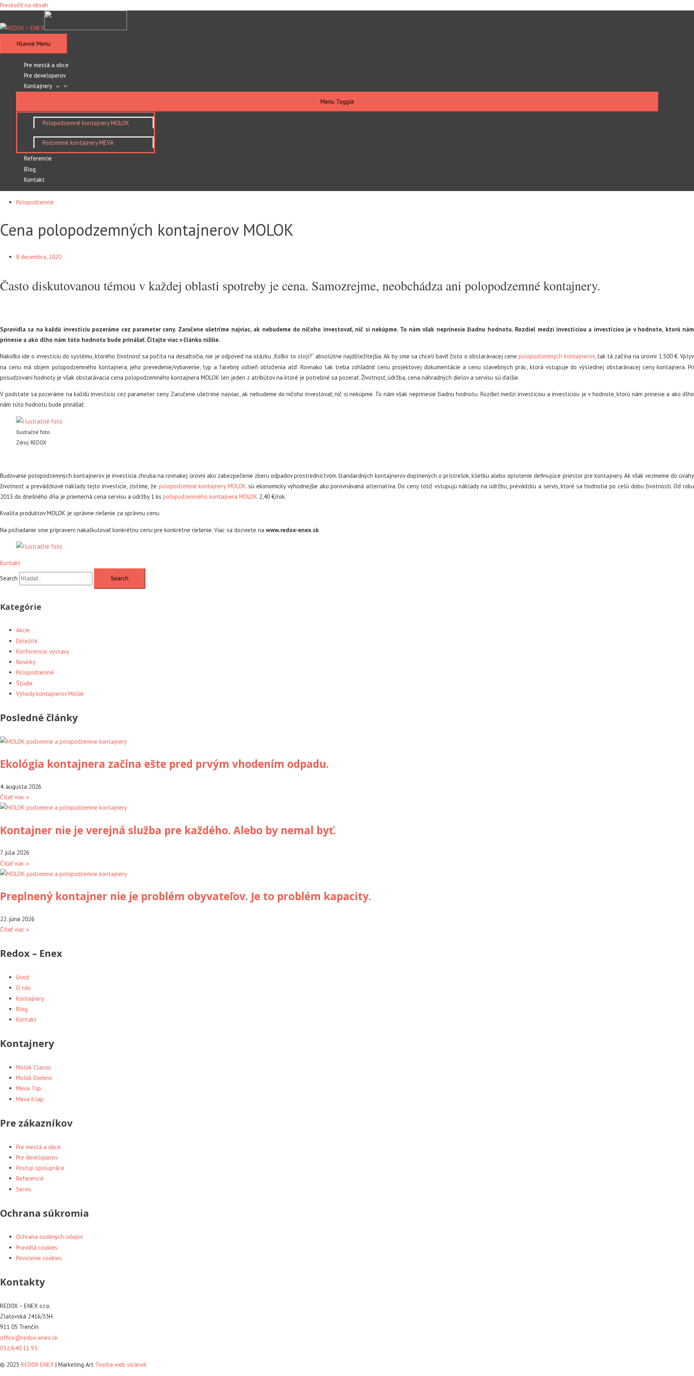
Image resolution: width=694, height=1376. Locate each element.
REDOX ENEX (37, 1364)
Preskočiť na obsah (24, 5)
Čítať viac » (14, 797)
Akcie (23, 630)
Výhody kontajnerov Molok (50, 693)
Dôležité (27, 641)
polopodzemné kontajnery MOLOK (203, 486)
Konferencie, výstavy (42, 651)
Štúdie (24, 683)
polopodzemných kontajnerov (556, 356)
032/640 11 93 (18, 1348)
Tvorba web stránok (121, 1364)
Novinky (26, 662)
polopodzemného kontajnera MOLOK (210, 496)
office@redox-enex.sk (29, 1337)
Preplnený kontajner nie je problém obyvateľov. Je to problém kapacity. (185, 896)
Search (9, 578)
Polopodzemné (35, 202)
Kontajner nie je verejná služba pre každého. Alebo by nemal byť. (168, 830)
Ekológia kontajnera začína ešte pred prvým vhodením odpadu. (164, 764)
